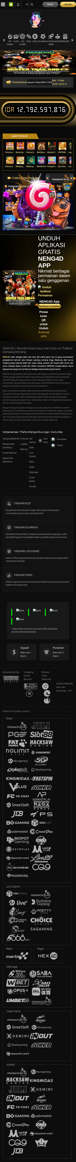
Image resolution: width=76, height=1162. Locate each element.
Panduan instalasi (49, 306)
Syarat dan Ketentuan (8, 460)
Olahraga (43, 41)
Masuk (50, 4)
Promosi (65, 41)
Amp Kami (45, 440)
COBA (52, 184)
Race (29, 41)
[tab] (61, 178)
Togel (35, 41)
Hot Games (10, 43)
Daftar (68, 4)
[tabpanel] (38, 62)
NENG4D (6, 357)
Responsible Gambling (9, 445)
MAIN (10, 145)
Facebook (61, 439)
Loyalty (23, 443)
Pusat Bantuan (10, 452)
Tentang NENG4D (11, 438)
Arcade (57, 41)
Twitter (60, 445)
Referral (24, 449)
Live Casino (22, 43)
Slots (16, 41)
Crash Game (51, 43)
